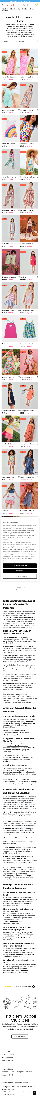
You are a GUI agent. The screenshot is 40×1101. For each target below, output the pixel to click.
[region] (20, 549)
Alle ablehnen (19, 571)
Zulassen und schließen (20, 565)
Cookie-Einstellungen (20, 576)
